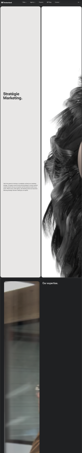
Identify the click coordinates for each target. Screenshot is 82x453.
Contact (57, 2)
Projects (41, 2)
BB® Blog (49, 2)
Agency (32, 2)
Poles (24, 2)
